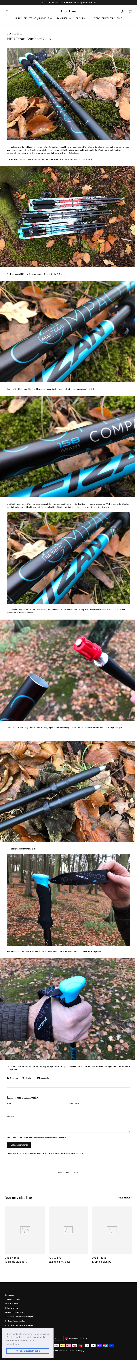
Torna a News (71, 1172)
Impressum (9, 1295)
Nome (9, 1103)
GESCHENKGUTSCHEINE (108, 18)
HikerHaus (68, 11)
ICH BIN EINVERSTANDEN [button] (28, 1351)
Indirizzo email (74, 1103)
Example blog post (16, 1261)
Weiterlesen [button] (13, 1344)
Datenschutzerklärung (14, 1312)
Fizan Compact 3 (43, 1066)
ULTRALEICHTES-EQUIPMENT (32, 18)
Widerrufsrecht (11, 1304)
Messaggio (10, 1116)
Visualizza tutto (125, 1198)
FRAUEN (81, 18)
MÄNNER (62, 18)
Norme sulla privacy (52, 1153)
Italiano (53, 1338)
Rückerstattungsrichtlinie (15, 1321)
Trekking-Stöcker (32, 147)
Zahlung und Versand (13, 1299)
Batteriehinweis (11, 1308)
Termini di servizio (70, 1153)
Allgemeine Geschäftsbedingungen (19, 1317)
